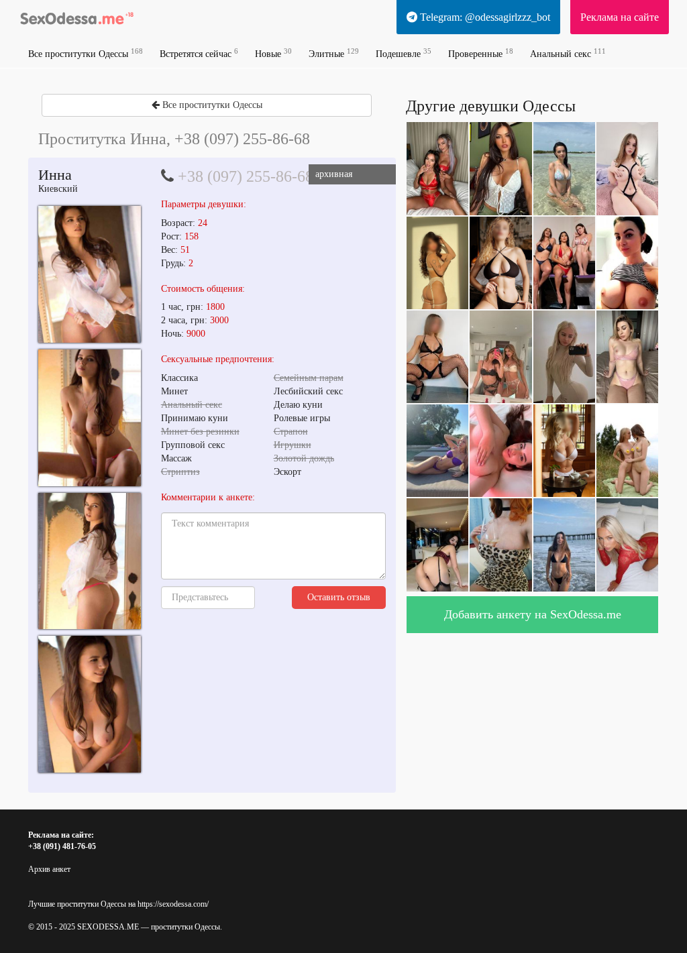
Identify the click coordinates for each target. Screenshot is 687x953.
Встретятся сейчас (199, 53)
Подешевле (403, 53)
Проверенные (480, 53)
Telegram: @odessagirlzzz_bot (483, 17)
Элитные (334, 53)
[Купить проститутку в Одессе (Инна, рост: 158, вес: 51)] (89, 274)
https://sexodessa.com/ (173, 904)
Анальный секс (568, 53)
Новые (273, 53)
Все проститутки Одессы (85, 53)
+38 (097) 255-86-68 (245, 176)
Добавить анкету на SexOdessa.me (532, 614)
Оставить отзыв (338, 597)
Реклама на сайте (619, 17)
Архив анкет (49, 869)
